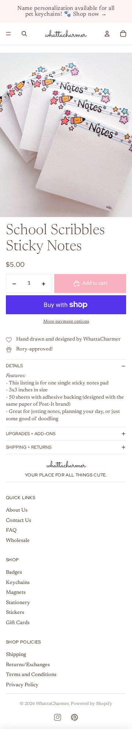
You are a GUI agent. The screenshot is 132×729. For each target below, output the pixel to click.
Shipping (16, 654)
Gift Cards (18, 623)
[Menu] (8, 33)
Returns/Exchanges (28, 665)
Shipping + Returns (28, 447)
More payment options (66, 321)
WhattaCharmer (52, 704)
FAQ (11, 530)
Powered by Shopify (91, 704)
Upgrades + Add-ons (30, 434)
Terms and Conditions (31, 674)
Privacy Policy (22, 685)
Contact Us (18, 520)
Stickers (15, 612)
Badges (14, 572)
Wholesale (18, 540)
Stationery (18, 602)
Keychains (18, 582)
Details (14, 366)
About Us (16, 510)
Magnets (16, 592)
